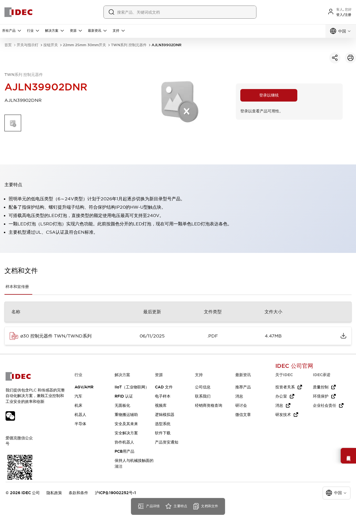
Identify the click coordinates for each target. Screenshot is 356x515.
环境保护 (320, 396)
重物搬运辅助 (126, 414)
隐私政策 (54, 492)
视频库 (161, 405)
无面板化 (122, 405)
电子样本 (162, 396)
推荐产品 (243, 387)
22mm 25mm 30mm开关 (84, 45)
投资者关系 (285, 387)
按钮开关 (50, 45)
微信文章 (243, 414)
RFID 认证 (124, 396)
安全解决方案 (126, 432)
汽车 (78, 396)
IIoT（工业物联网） (132, 387)
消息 (239, 396)
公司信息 (203, 387)
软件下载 (162, 432)
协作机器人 (124, 442)
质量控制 (320, 387)
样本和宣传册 (17, 286)
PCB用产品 (124, 451)
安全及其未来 (126, 423)
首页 (8, 45)
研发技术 (283, 414)
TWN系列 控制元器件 (129, 45)
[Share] (334, 57)
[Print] (350, 57)
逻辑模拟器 (164, 414)
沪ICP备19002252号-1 (115, 492)
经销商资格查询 (208, 405)
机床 (78, 405)
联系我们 (203, 396)
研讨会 (241, 405)
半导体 (80, 423)
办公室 (281, 396)
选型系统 (162, 423)
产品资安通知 (166, 442)
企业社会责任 (324, 405)
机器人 (80, 414)
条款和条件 (78, 492)
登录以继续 (269, 95)
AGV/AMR (84, 387)
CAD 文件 (164, 387)
